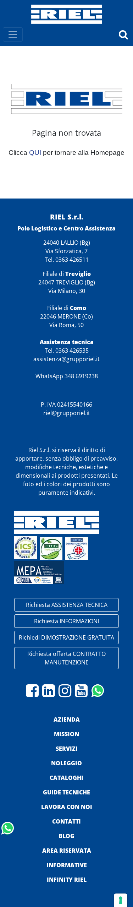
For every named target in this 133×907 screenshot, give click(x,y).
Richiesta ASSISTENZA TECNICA (66, 605)
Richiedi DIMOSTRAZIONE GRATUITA (66, 637)
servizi (67, 749)
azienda (67, 719)
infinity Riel (67, 880)
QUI (35, 152)
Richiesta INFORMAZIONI (66, 621)
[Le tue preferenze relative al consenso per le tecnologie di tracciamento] (120, 900)
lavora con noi (66, 807)
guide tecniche (66, 792)
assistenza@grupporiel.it (66, 359)
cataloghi (66, 778)
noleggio (66, 763)
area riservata (66, 850)
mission (66, 734)
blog (66, 836)
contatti (66, 821)
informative (66, 865)
